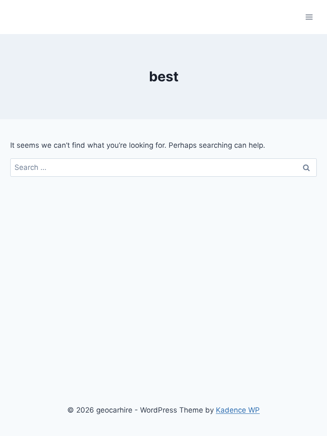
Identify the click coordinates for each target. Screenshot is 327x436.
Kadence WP (238, 410)
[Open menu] (309, 16)
